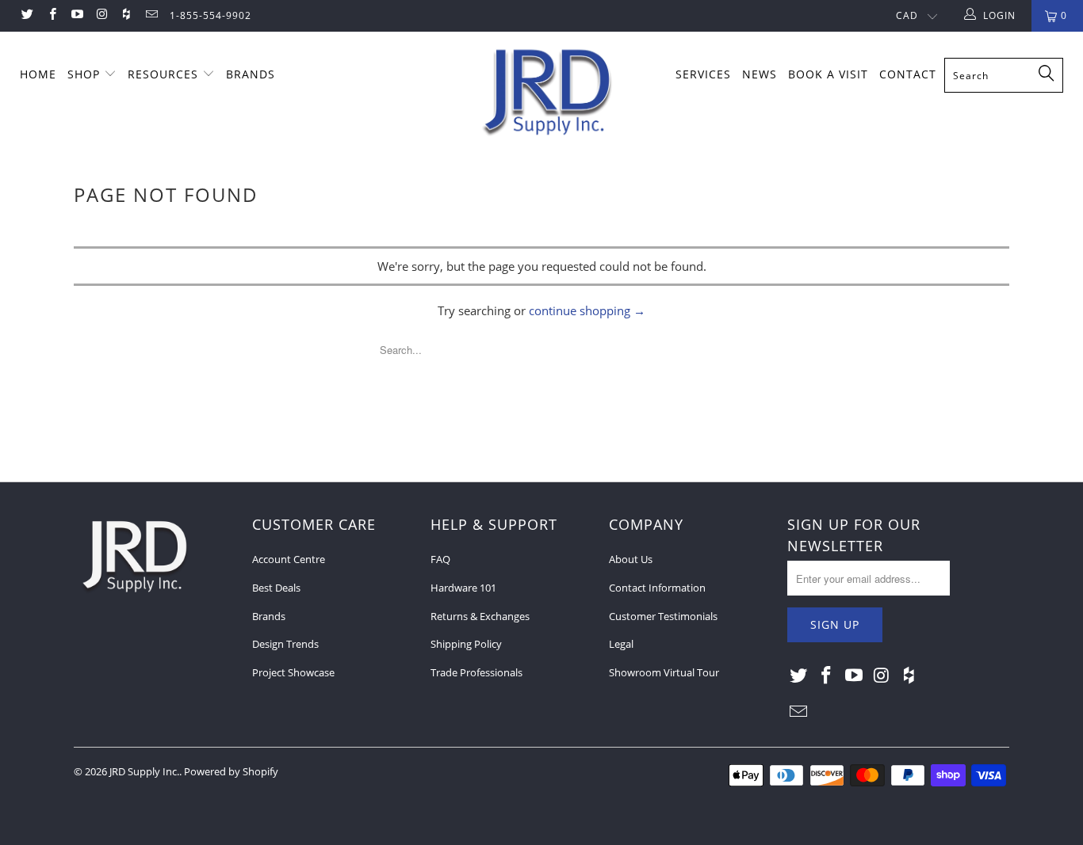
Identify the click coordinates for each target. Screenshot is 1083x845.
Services (703, 74)
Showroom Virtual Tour (664, 672)
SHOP (85, 74)
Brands (268, 616)
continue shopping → (587, 310)
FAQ (440, 559)
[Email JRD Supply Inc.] (150, 15)
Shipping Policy (466, 644)
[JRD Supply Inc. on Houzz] (125, 15)
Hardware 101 (463, 587)
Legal (621, 644)
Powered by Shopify (231, 771)
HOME (38, 74)
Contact (907, 74)
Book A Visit (828, 74)
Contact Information (657, 587)
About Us (630, 559)
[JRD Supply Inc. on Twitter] (26, 15)
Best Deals (276, 587)
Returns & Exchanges (480, 616)
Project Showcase (293, 672)
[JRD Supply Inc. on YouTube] (76, 15)
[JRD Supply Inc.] (550, 93)
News (759, 74)
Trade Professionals (476, 672)
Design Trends (285, 644)
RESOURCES (165, 74)
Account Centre (288, 559)
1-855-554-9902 (210, 15)
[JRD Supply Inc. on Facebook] (51, 15)
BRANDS (250, 74)
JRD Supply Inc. (144, 771)
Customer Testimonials (663, 616)
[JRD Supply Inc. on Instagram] (101, 15)
